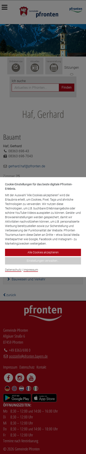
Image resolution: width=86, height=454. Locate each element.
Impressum (30, 269)
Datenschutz (13, 269)
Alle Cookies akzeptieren (43, 252)
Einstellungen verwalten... (43, 260)
